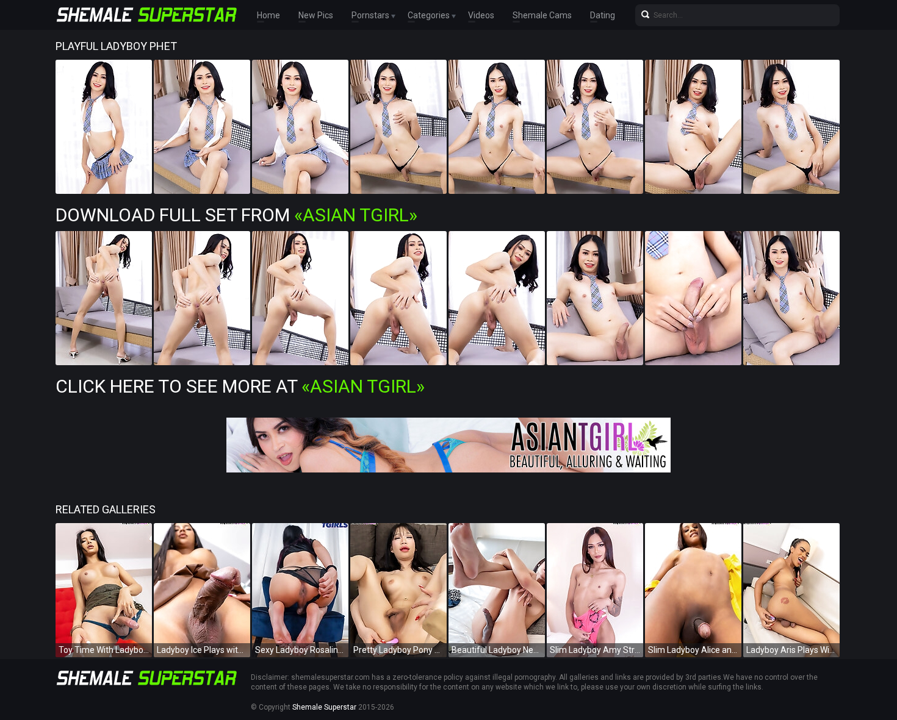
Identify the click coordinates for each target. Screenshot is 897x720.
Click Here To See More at (240, 386)
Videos (481, 15)
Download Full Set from (236, 215)
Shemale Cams (542, 15)
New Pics (315, 15)
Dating (602, 15)
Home (268, 15)
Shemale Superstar (324, 707)
